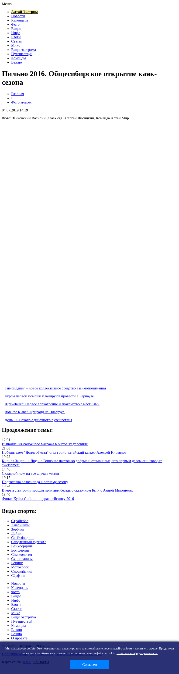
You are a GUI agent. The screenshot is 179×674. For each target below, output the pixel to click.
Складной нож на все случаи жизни (30, 473)
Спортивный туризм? (28, 542)
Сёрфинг (18, 576)
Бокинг (17, 563)
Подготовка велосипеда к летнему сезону (35, 482)
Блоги (16, 37)
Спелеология (21, 554)
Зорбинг (17, 529)
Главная (17, 94)
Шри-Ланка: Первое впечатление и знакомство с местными (52, 404)
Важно (16, 62)
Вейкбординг (22, 546)
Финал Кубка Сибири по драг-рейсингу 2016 (38, 499)
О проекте (19, 638)
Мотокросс (20, 567)
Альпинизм (20, 525)
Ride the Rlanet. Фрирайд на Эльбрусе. (35, 412)
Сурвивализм (22, 559)
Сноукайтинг (21, 571)
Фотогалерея (21, 102)
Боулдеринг (20, 550)
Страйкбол (19, 521)
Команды (18, 58)
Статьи (16, 41)
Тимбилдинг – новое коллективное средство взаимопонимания (55, 388)
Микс (15, 45)
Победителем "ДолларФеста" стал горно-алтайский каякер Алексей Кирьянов (64, 452)
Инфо (15, 33)
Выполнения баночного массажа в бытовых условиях (45, 444)
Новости (18, 16)
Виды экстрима (23, 50)
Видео (16, 29)
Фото (15, 24)
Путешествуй (21, 54)
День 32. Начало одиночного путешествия (38, 420)
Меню (7, 4)
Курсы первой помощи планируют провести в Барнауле (49, 396)
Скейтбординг (22, 538)
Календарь (19, 20)
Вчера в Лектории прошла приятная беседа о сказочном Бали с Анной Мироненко (67, 490)
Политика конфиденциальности (137, 653)
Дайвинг (18, 533)
